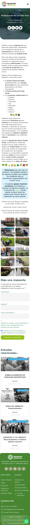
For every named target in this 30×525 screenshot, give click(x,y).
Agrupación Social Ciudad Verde (15, 207)
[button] (27, 4)
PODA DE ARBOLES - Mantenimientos (15, 407)
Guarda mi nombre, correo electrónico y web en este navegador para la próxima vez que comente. (15, 325)
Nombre (4, 304)
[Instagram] (11, 469)
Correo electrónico (8, 313)
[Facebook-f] (6, 469)
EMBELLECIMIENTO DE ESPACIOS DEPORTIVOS (15, 376)
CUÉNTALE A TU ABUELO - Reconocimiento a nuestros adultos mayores (15, 439)
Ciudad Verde (15, 180)
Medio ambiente (16, 20)
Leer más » (15, 381)
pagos (17, 190)
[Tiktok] (24, 469)
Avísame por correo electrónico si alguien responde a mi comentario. (13, 332)
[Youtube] (15, 469)
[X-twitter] (19, 469)
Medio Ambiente (21, 213)
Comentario (5, 292)
